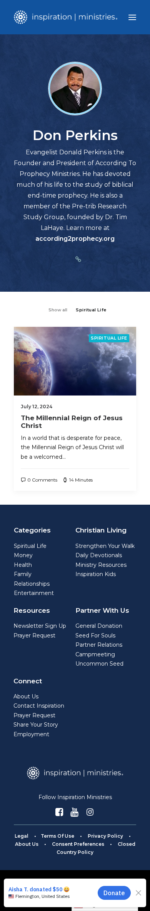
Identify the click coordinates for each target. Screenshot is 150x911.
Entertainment (34, 593)
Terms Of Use (57, 836)
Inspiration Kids (95, 574)
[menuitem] (58, 309)
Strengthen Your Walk (105, 546)
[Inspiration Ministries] (65, 17)
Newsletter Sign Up (39, 625)
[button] (132, 17)
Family (23, 574)
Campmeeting (95, 654)
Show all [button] (57, 310)
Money (23, 555)
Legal (21, 836)
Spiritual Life (109, 338)
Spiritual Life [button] (91, 310)
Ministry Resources (101, 564)
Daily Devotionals (98, 555)
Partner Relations (98, 644)
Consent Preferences (78, 844)
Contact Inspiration (38, 705)
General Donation (98, 625)
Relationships (32, 583)
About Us (25, 696)
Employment (31, 734)
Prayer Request (34, 635)
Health (23, 564)
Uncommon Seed (99, 663)
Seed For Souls (95, 635)
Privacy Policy (105, 836)
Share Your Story (35, 724)
